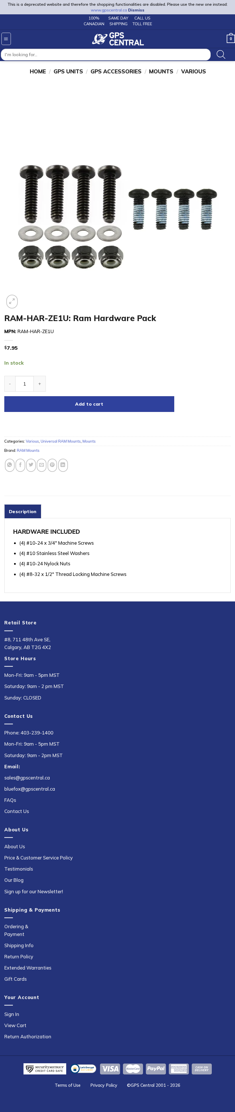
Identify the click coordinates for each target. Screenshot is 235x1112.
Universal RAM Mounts (61, 441)
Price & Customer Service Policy (38, 858)
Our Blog (13, 880)
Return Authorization (27, 1036)
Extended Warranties (27, 968)
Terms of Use (68, 1085)
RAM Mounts (28, 450)
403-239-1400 (37, 733)
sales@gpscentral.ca (27, 778)
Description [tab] (23, 511)
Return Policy (18, 956)
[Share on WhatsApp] (10, 465)
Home (38, 71)
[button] (6, 39)
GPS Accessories (116, 71)
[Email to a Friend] (41, 465)
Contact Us (16, 811)
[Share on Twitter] (31, 465)
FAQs (10, 800)
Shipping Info (19, 945)
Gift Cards (15, 979)
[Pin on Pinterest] (52, 465)
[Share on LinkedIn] (63, 465)
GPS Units (68, 71)
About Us (14, 846)
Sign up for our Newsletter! (33, 891)
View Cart (15, 1025)
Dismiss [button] (136, 10)
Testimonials (18, 869)
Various (193, 71)
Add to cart (89, 404)
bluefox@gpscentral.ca (29, 789)
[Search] (221, 55)
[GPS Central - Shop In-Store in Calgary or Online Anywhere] (118, 38)
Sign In (11, 1014)
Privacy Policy (103, 1085)
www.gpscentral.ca (109, 10)
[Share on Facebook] (20, 465)
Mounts (161, 71)
